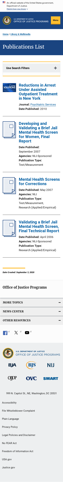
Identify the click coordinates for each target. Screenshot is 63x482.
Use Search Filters (18, 68)
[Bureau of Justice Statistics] (31, 369)
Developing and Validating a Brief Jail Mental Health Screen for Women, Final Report (38, 132)
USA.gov (7, 459)
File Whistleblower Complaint (18, 410)
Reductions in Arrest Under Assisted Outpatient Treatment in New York (38, 92)
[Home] (31, 20)
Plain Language (10, 418)
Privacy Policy (10, 427)
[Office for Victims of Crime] (31, 380)
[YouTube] (28, 334)
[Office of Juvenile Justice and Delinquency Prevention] (12, 381)
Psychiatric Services (43, 104)
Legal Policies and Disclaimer (18, 435)
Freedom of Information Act (17, 451)
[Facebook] (6, 334)
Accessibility (9, 402)
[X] (17, 334)
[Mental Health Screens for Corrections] (9, 193)
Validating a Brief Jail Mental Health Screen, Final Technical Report (39, 226)
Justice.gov (8, 467)
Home (5, 34)
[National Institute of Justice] (50, 367)
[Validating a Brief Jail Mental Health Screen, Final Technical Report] (9, 235)
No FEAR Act (9, 443)
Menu (55, 20)
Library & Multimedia (20, 34)
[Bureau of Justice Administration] (12, 367)
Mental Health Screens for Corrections (39, 181)
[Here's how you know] (31, 6)
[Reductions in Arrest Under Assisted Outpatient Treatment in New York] (9, 88)
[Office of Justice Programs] (7, 20)
